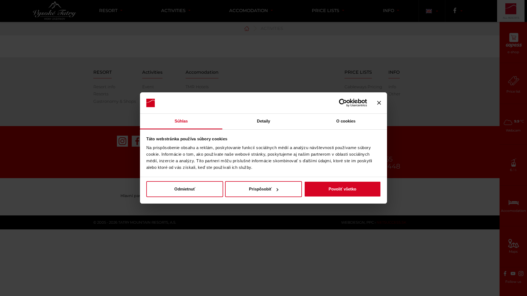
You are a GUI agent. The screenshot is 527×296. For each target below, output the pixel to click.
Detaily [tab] (263, 121)
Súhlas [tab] (181, 121)
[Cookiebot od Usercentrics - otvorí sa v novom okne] (343, 103)
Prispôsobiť (260, 189)
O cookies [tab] (346, 121)
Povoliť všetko (342, 189)
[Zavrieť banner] (379, 103)
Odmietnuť (184, 189)
